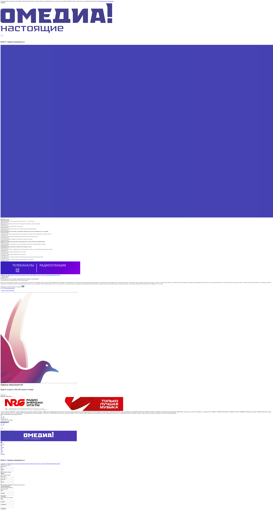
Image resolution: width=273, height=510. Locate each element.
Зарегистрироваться (5, 486)
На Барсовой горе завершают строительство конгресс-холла (16, 246)
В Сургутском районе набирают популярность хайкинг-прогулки (16, 239)
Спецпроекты (17, 275)
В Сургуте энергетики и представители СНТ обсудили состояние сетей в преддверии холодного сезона (26, 234)
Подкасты (43, 275)
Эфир (31, 275)
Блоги (39, 275)
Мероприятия (49, 275)
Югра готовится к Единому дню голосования (12, 226)
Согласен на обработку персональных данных (13, 484)
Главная (2, 275)
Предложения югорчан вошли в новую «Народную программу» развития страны (20, 223)
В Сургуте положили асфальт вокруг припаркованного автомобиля (17, 259)
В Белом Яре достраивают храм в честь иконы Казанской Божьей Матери (18, 228)
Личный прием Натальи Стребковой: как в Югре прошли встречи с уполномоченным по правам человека (26, 249)
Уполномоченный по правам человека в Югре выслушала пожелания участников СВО (22, 257)
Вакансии (35, 275)
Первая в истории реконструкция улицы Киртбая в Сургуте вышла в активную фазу (23, 241)
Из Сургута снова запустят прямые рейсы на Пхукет (13, 254)
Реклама (28, 275)
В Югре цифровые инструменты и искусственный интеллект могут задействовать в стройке (23, 244)
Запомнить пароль (6, 472)
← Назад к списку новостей (7, 290)
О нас (6, 275)
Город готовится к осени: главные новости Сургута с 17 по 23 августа (18, 221)
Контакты (23, 275)
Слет (2, 288)
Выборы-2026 (56, 275)
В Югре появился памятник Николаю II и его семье (13, 251)
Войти (2, 473)
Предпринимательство (9, 288)
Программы (11, 275)
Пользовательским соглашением (105, 1)
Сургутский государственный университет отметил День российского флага (19, 236)
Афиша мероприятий (12, 384)
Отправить (3, 496)
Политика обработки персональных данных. (11, 414)
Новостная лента (5, 220)
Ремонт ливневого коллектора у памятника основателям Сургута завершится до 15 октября (24, 231)
